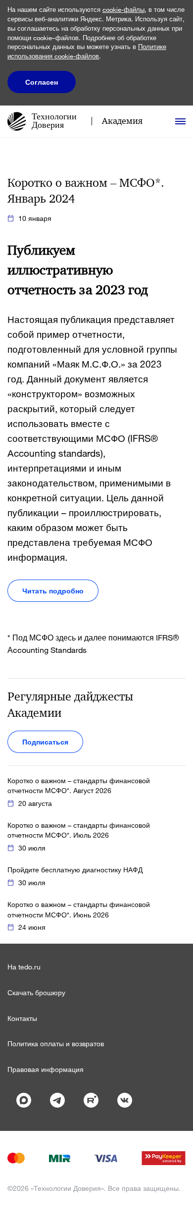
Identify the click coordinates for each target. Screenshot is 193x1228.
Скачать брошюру (36, 992)
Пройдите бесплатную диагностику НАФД (75, 869)
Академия (122, 120)
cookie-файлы (123, 9)
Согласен (41, 82)
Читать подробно (53, 591)
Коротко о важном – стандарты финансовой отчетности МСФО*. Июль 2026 (78, 830)
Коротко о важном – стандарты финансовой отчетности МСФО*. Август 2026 (78, 785)
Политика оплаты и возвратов (55, 1043)
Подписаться (45, 742)
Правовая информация (45, 1069)
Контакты (22, 1018)
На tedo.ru (24, 966)
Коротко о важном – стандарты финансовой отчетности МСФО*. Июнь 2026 (78, 909)
